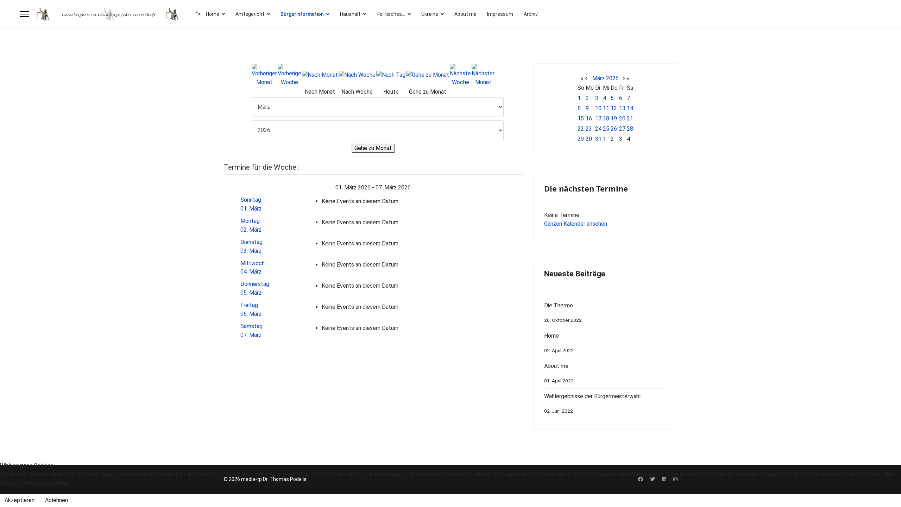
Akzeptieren (19, 500)
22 (581, 128)
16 (589, 118)
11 (606, 108)
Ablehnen (56, 500)
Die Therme (563, 312)
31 (598, 139)
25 (606, 128)
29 (581, 139)
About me (465, 14)
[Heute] (390, 75)
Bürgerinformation (302, 14)
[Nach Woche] (357, 75)
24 (598, 128)
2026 (612, 78)
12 (614, 108)
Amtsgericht (249, 14)
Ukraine (429, 14)
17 (598, 118)
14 (630, 108)
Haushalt (350, 14)
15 (581, 118)
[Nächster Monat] (483, 75)
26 (614, 128)
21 (630, 118)
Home (212, 14)
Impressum (500, 14)
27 (622, 128)
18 (606, 118)
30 (589, 139)
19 (614, 118)
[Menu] (24, 14)
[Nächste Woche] (460, 75)
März (598, 78)
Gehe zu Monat (373, 148)
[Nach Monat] (320, 75)
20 (622, 118)
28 (630, 128)
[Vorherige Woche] (289, 75)
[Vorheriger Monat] (264, 75)
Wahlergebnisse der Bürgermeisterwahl (592, 403)
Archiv (531, 14)
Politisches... (391, 14)
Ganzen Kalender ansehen (575, 223)
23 (589, 128)
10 (598, 108)
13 (622, 108)
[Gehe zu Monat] (427, 75)
